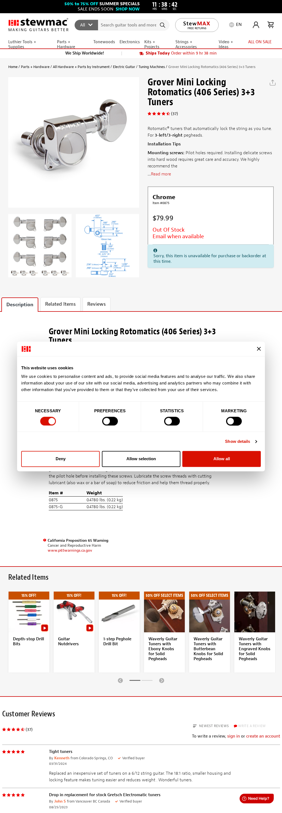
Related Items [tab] (60, 304)
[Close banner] (259, 349)
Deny (61, 459)
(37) (174, 113)
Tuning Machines (152, 66)
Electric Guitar (124, 66)
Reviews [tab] (96, 304)
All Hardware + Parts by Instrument (81, 66)
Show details (237, 441)
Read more (161, 174)
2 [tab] (147, 681)
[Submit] (163, 25)
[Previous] (120, 680)
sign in (233, 736)
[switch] (110, 421)
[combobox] (122, 25)
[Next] (161, 680)
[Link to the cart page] (270, 24)
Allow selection (141, 459)
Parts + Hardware (35, 66)
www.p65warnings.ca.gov (70, 550)
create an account (263, 736)
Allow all (221, 459)
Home (13, 66)
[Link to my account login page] (256, 24)
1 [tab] (134, 681)
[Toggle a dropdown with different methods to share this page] (272, 82)
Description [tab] (19, 305)
